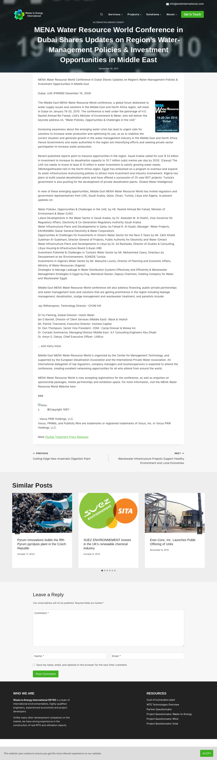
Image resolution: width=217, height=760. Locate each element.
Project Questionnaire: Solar (162, 723)
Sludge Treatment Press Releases (66, 437)
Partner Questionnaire (159, 709)
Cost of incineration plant (161, 699)
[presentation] (42, 513)
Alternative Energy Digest (108, 22)
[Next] (199, 530)
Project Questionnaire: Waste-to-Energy (169, 713)
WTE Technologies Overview (163, 704)
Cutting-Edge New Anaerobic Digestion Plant (61, 456)
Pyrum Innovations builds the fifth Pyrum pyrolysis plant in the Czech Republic (41, 544)
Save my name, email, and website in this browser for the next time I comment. (81, 664)
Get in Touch (192, 14)
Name (39, 656)
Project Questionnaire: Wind (162, 718)
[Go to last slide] (17, 530)
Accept (207, 753)
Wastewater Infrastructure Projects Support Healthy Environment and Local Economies (151, 458)
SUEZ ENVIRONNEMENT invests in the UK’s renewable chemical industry (107, 544)
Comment (41, 613)
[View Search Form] (101, 14)
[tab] (102, 570)
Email (116, 656)
